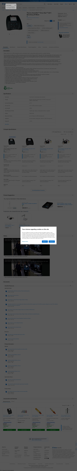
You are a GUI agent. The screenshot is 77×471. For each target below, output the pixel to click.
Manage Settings (25, 241)
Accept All (52, 241)
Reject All (45, 241)
